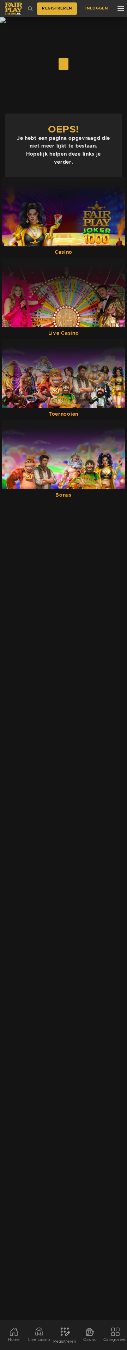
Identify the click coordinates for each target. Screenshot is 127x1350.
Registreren (57, 8)
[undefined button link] (63, 64)
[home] (13, 8)
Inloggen (96, 8)
